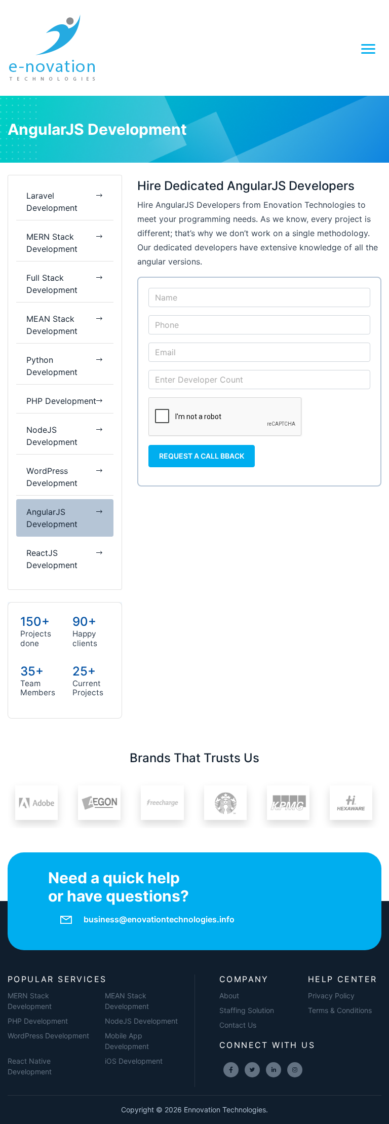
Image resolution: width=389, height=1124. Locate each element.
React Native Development (30, 1066)
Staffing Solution (246, 1010)
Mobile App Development (127, 1041)
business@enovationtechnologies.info (159, 919)
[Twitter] (252, 1069)
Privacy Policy (331, 995)
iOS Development (134, 1061)
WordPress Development (48, 1035)
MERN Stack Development (30, 1000)
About (229, 995)
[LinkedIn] (273, 1069)
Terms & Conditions (340, 1010)
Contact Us (237, 1025)
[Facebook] (231, 1069)
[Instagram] (294, 1069)
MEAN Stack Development (127, 1000)
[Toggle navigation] (368, 48)
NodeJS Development (141, 1021)
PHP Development (38, 1021)
